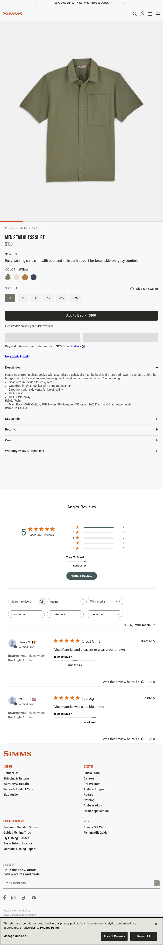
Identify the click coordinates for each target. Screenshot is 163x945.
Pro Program (92, 784)
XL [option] (48, 298)
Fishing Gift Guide (96, 832)
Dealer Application (96, 811)
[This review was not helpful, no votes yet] (150, 681)
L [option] (36, 298)
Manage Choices (14, 936)
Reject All (143, 936)
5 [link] (10, 253)
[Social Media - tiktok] (23, 897)
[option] (8, 277)
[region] (81, 931)
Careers (89, 778)
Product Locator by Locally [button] (17, 356)
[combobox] (66, 601)
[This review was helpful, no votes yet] (142, 681)
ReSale (88, 795)
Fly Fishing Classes (16, 838)
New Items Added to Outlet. (92, 3)
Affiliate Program (95, 789)
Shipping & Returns (16, 778)
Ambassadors (93, 805)
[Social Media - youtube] (33, 897)
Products (10, 228)
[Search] (135, 13)
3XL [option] (75, 298)
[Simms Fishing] (13, 13)
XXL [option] (61, 298)
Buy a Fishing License (17, 843)
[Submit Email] (157, 883)
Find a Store (92, 773)
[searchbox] (23, 601)
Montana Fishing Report (19, 849)
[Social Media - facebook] (4, 897)
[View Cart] (150, 13)
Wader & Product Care (18, 789)
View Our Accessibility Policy (19, 915)
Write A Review (81, 576)
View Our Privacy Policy (16, 911)
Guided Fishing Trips (17, 832)
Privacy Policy (50, 927)
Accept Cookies (114, 936)
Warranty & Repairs (16, 784)
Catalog (89, 800)
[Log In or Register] (142, 13)
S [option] (10, 298)
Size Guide (10, 795)
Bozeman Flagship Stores (20, 827)
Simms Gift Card (94, 827)
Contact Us (10, 773)
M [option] (23, 298)
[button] (42, 337)
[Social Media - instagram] (13, 897)
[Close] (156, 924)
